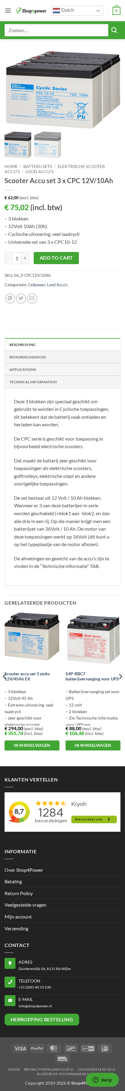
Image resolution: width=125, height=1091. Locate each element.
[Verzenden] (114, 30)
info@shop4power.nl (35, 1006)
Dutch (67, 10)
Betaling (13, 881)
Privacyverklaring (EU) (49, 1069)
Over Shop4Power (24, 870)
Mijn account (18, 916)
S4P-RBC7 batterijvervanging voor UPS (92, 676)
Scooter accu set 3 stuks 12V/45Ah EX (27, 676)
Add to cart (56, 257)
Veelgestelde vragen (25, 905)
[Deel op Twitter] (21, 299)
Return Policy (19, 893)
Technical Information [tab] (33, 382)
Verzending (16, 928)
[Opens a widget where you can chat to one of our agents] (102, 1080)
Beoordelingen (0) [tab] (27, 357)
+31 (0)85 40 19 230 (35, 987)
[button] (8, 10)
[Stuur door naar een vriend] (32, 299)
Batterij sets (37, 166)
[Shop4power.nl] (31, 11)
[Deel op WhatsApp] (10, 299)
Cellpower (36, 284)
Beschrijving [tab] (22, 344)
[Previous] (4, 689)
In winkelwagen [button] (32, 745)
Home (11, 166)
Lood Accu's (39, 171)
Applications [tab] (22, 369)
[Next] (120, 689)
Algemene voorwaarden (63, 1074)
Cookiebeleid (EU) (96, 1069)
